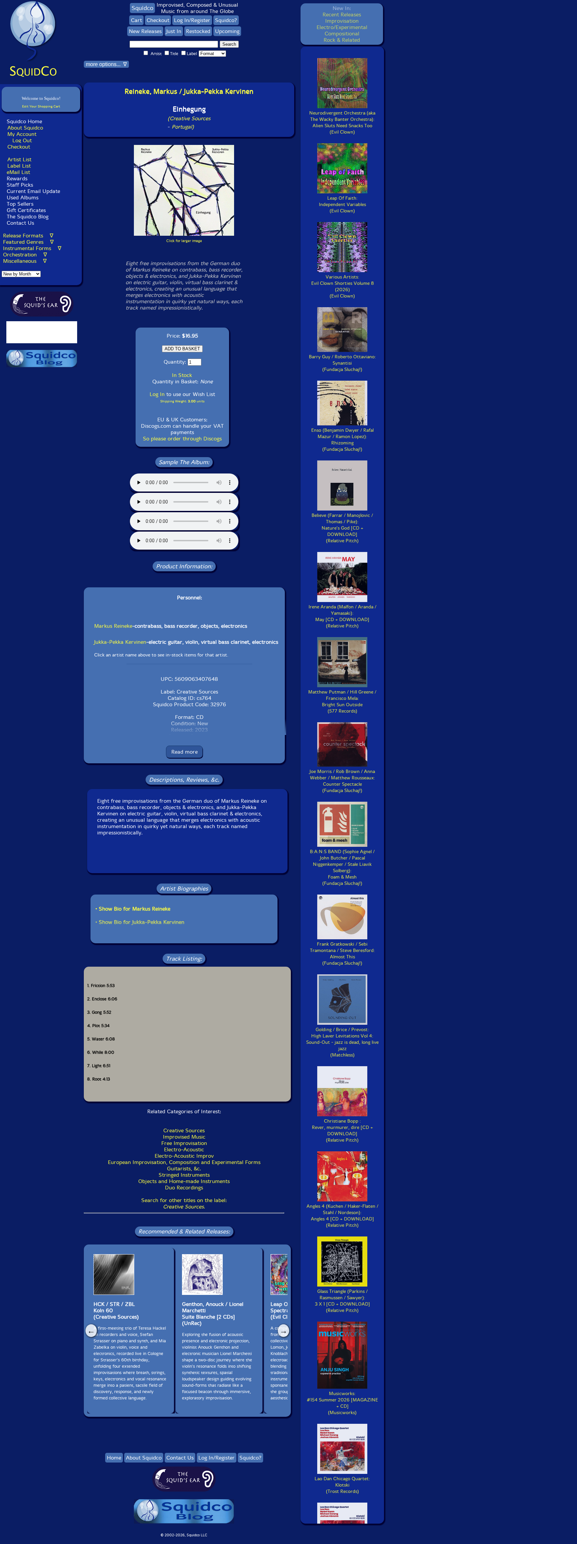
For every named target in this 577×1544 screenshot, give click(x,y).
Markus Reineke (113, 626)
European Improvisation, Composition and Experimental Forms (184, 1162)
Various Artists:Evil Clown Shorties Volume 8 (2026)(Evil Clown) (342, 286)
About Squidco (25, 128)
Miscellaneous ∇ (25, 261)
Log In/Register (192, 20)
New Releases (145, 31)
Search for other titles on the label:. (184, 1203)
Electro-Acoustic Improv (184, 1156)
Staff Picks (20, 185)
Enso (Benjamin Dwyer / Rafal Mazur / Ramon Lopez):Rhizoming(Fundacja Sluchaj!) (342, 439)
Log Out (22, 140)
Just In (173, 31)
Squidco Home (24, 121)
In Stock (182, 375)
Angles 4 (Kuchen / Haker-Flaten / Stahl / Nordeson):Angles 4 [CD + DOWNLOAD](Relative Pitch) (342, 1215)
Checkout (18, 147)
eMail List (18, 172)
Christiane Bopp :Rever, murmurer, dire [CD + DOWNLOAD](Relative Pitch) (342, 1130)
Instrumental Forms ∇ (32, 248)
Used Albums (22, 197)
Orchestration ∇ (25, 254)
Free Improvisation (184, 1143)
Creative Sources (184, 1130)
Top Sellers (20, 204)
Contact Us (19, 223)
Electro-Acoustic (184, 1149)
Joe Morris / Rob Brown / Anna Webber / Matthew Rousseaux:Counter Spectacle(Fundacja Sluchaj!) (342, 781)
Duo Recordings (184, 1187)
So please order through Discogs (182, 438)
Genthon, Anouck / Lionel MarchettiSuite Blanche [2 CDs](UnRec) (212, 1313)
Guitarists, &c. (184, 1168)
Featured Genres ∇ (28, 242)
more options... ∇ (106, 64)
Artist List (19, 159)
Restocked (198, 31)
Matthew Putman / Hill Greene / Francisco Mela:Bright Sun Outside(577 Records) (342, 701)
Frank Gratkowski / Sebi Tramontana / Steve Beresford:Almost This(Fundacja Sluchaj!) (342, 953)
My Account (21, 134)
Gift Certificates (26, 210)
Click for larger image (184, 241)
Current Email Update (32, 191)
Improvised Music (184, 1137)
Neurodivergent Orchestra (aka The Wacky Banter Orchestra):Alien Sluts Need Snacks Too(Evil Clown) (342, 122)
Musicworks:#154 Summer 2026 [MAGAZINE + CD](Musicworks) (342, 1403)
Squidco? (226, 20)
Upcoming (227, 31)
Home (114, 1458)
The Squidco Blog (27, 216)
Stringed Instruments (184, 1175)
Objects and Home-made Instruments (184, 1181)
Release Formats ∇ (28, 235)
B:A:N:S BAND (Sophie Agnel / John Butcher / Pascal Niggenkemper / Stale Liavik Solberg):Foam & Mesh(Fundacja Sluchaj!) (342, 867)
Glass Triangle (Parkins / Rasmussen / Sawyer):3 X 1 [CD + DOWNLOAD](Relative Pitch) (342, 1301)
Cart (136, 20)
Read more (184, 752)
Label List (19, 166)
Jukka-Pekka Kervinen (120, 642)
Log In (157, 394)
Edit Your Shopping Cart (41, 106)
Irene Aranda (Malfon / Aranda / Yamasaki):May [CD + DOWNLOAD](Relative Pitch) (342, 616)
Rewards (17, 178)
